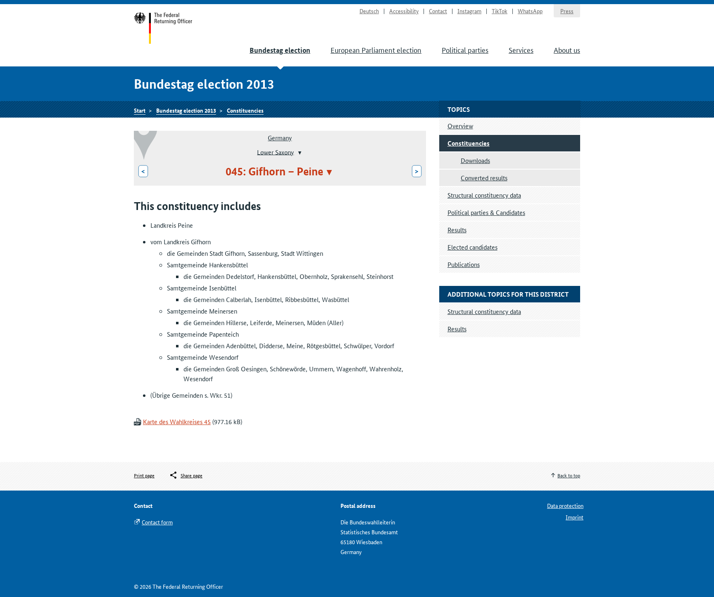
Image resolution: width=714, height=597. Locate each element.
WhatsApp (530, 11)
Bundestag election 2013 (186, 110)
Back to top (568, 475)
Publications (463, 264)
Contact (438, 11)
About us (567, 49)
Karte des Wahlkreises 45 (177, 421)
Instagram (469, 11)
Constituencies (245, 110)
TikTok (499, 11)
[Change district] (298, 152)
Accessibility (404, 11)
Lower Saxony (275, 151)
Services (521, 49)
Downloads (475, 160)
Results (456, 229)
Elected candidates (472, 247)
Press (567, 11)
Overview (460, 125)
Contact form (157, 522)
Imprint (574, 517)
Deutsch (369, 11)
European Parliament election (376, 49)
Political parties (465, 49)
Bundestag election (280, 50)
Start (163, 28)
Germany (280, 137)
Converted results (484, 177)
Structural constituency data (484, 195)
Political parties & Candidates (486, 212)
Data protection (565, 505)
